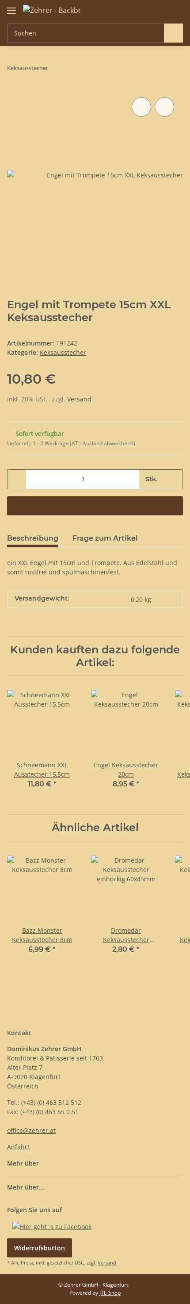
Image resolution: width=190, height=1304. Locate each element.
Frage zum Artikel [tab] (105, 538)
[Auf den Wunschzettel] (164, 107)
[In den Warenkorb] (95, 505)
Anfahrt (18, 1147)
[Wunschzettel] (161, 10)
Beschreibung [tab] (32, 538)
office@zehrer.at (31, 1130)
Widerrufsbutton (39, 1248)
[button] (148, 10)
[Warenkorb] (175, 10)
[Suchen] (173, 33)
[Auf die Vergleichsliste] (141, 107)
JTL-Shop (110, 1292)
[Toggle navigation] (11, 6)
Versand (79, 399)
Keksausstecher (63, 352)
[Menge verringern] (17, 479)
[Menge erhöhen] (172, 479)
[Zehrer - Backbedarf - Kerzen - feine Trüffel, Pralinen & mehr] (51, 10)
